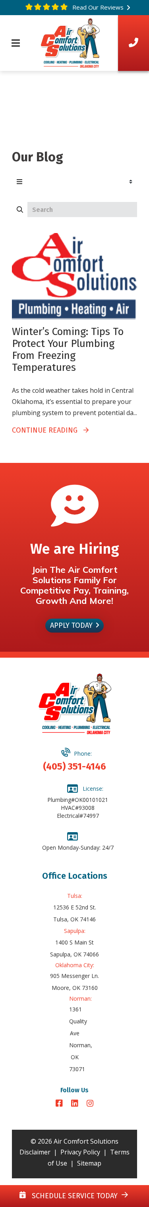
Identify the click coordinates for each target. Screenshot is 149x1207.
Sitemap (89, 1163)
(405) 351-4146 (74, 766)
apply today (71, 625)
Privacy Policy (80, 1152)
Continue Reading (47, 430)
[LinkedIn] (75, 1104)
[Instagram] (90, 1104)
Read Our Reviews (97, 7)
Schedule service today (74, 1195)
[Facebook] (60, 1104)
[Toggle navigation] (15, 43)
